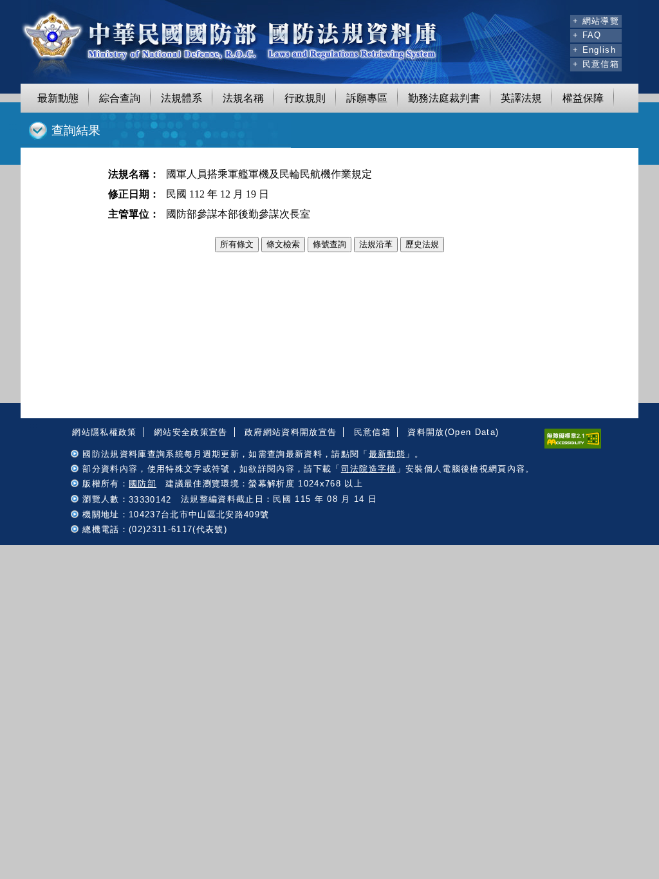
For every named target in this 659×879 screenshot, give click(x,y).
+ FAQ (587, 35)
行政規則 (305, 98)
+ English (594, 50)
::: (558, 19)
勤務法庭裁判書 (444, 98)
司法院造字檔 (368, 469)
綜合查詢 (119, 98)
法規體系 (181, 98)
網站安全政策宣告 (191, 432)
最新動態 (58, 98)
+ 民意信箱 (596, 64)
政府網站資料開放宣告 (291, 432)
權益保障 (583, 98)
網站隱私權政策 (104, 432)
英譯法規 (521, 98)
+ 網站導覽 (596, 21)
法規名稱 (243, 98)
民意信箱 (372, 432)
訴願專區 (366, 98)
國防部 (142, 483)
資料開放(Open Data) (453, 432)
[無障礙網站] (572, 445)
